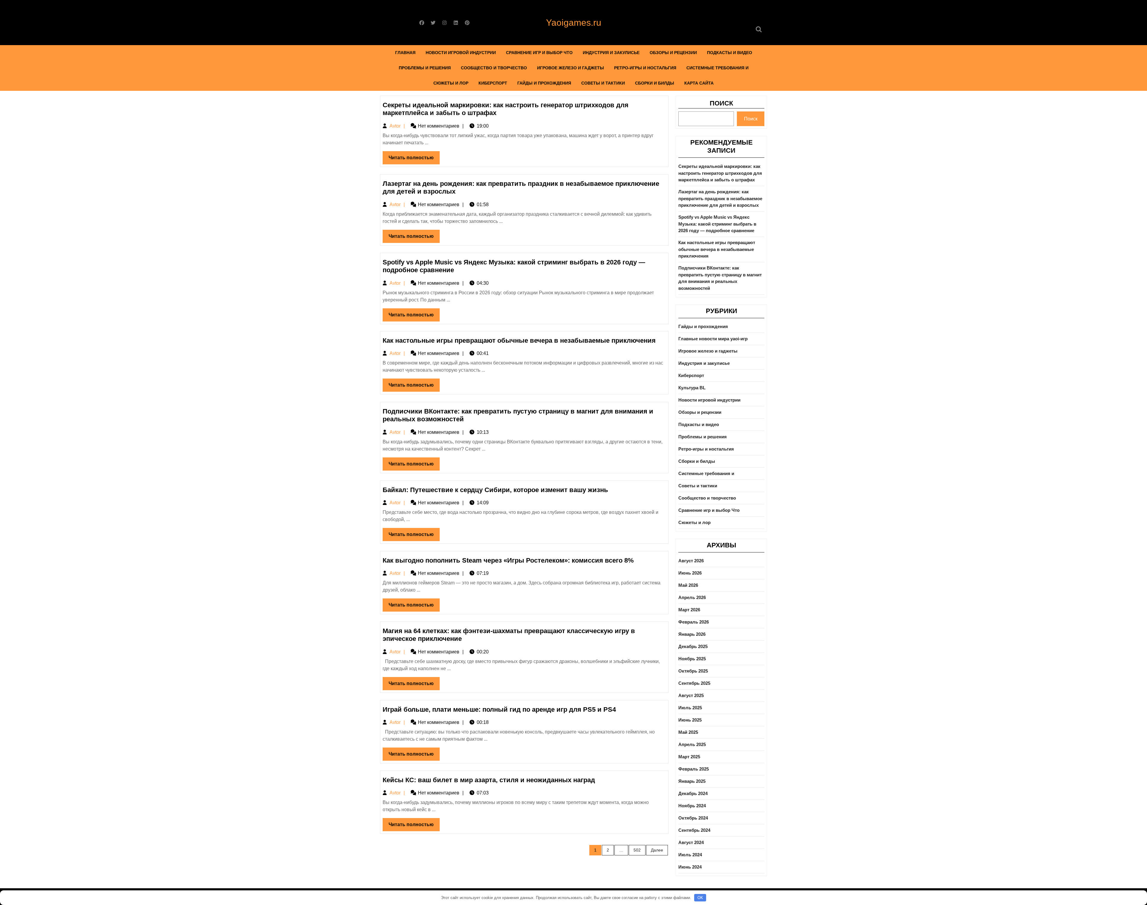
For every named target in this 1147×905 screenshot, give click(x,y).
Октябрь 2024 (693, 817)
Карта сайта (699, 83)
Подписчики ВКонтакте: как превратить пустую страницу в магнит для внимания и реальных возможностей (720, 278)
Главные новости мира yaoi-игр (713, 338)
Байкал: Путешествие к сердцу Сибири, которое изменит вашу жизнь (495, 490)
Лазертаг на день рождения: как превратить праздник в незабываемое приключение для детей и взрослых (720, 198)
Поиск (721, 103)
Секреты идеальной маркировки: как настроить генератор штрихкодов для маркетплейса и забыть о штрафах (720, 173)
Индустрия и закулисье (611, 52)
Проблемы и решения (425, 67)
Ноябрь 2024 (692, 805)
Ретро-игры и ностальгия (645, 67)
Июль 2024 (690, 854)
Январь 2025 (692, 781)
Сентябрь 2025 (694, 683)
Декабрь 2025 (693, 646)
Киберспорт (493, 83)
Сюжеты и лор (450, 83)
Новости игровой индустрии (461, 52)
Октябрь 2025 (693, 670)
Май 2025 (688, 732)
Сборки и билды (654, 83)
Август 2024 (691, 842)
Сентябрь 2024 (694, 830)
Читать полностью (414, 159)
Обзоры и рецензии (673, 52)
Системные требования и (717, 67)
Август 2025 (691, 695)
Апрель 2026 (692, 597)
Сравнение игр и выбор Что (539, 52)
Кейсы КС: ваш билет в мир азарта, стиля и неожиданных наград (489, 780)
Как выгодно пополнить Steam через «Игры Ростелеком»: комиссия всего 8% (508, 560)
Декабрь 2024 (693, 793)
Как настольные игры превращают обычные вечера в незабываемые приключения (519, 340)
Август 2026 (691, 560)
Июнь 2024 (690, 866)
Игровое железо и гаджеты (570, 67)
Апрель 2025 (692, 744)
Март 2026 (689, 609)
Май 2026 (688, 585)
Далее (657, 850)
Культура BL (692, 387)
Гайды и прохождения (544, 83)
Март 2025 (689, 756)
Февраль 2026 (693, 621)
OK (700, 897)
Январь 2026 (692, 634)
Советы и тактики (603, 83)
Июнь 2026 (690, 572)
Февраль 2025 (693, 768)
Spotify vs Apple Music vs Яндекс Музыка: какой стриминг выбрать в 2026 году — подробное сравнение (717, 224)
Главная (405, 52)
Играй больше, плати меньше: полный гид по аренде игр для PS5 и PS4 (499, 709)
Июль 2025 (690, 707)
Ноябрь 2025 (692, 658)
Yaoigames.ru (573, 22)
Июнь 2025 (690, 719)
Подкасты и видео (729, 52)
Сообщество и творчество (494, 67)
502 (637, 850)
